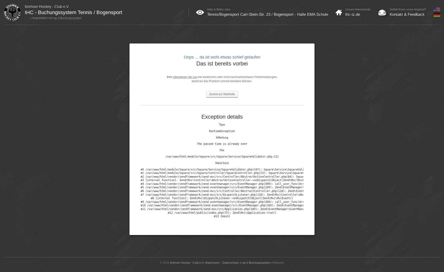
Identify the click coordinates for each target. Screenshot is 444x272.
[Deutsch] (437, 16)
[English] (437, 10)
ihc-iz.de (352, 14)
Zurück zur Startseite (222, 94)
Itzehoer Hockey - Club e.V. (187, 262)
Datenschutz (230, 262)
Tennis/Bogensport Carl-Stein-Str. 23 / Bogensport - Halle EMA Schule (267, 14)
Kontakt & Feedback (407, 14)
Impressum (212, 262)
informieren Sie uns (185, 77)
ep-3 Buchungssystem (68, 18)
